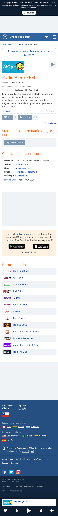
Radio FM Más (20, 351)
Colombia (43, 435)
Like (10, 117)
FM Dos (16, 297)
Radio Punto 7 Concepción (26, 331)
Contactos (52, 123)
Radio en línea (8, 407)
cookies (27, 2)
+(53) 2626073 (21, 164)
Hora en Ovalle (11, 179)
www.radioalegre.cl (24, 168)
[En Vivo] (52, 64)
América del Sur (41, 459)
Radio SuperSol (20, 324)
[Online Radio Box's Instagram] (18, 472)
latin (16, 86)
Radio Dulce (19, 318)
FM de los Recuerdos (23, 338)
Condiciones (6, 486)
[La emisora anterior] (17, 510)
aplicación (22, 234)
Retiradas (32, 90)
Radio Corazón (20, 304)
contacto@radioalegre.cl (26, 172)
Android (25, 451)
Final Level (15, 482)
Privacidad (18, 486)
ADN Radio (18, 277)
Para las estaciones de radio (12, 491)
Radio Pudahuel (21, 270)
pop (3, 86)
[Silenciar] (52, 510)
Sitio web (52, 111)
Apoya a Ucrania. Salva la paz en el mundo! (29, 53)
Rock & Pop (18, 291)
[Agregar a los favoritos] (5, 510)
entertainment (25, 86)
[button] (29, 510)
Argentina (35, 426)
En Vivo (27, 117)
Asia (11, 459)
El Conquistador (21, 284)
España (10, 440)
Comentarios (29, 486)
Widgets (40, 486)
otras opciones (29, 252)
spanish (10, 86)
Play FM (16, 311)
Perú (9, 426)
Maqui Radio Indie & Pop (25, 345)
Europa (5, 463)
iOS (32, 451)
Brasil (29, 435)
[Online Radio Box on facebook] (4, 472)
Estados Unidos (13, 435)
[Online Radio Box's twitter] (11, 472)
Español (8, 111)
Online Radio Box (19, 36)
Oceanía (14, 463)
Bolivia (21, 426)
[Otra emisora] (41, 510)
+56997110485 (21, 175)
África (4, 459)
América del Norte (24, 459)
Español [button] (22, 408)
